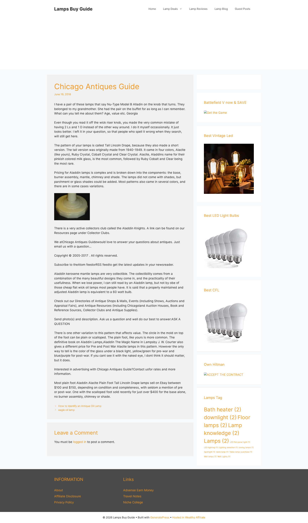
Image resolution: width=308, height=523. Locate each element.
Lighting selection (228, 447)
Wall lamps (210, 456)
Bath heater (222, 409)
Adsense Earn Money (138, 490)
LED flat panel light (240, 442)
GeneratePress (159, 517)
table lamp (222, 452)
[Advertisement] (154, 45)
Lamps (216, 441)
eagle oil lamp (66, 409)
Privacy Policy (64, 502)
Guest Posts (242, 9)
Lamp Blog (221, 9)
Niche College (133, 502)
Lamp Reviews (198, 9)
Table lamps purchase (240, 452)
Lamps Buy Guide (73, 9)
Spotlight (209, 452)
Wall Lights (223, 456)
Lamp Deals (170, 9)
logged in (79, 442)
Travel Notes (132, 496)
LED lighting (211, 447)
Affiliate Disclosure (67, 496)
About (58, 490)
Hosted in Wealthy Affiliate (188, 517)
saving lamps (246, 447)
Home (152, 9)
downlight (220, 417)
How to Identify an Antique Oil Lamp (79, 405)
